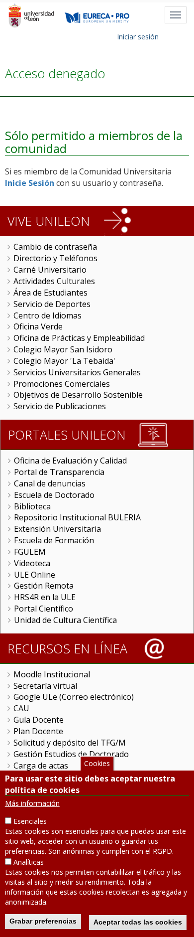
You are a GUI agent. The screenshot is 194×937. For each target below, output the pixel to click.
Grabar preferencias (43, 921)
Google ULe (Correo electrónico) (73, 696)
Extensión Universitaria (57, 528)
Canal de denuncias (50, 483)
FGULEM (30, 551)
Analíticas (28, 862)
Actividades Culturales (54, 281)
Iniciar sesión (138, 36)
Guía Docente (38, 719)
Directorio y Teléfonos (55, 258)
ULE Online (34, 574)
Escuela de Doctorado (54, 494)
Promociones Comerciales (61, 383)
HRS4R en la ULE (45, 597)
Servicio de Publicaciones (59, 406)
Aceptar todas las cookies (138, 922)
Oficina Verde (38, 326)
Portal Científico (43, 608)
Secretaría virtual (45, 685)
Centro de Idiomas (47, 315)
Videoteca (32, 563)
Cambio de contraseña (55, 246)
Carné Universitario (50, 269)
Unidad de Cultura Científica (65, 620)
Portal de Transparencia (59, 472)
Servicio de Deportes (52, 304)
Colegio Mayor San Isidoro (62, 349)
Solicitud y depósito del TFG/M (69, 742)
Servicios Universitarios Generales (77, 372)
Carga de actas (40, 765)
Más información (32, 803)
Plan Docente (38, 731)
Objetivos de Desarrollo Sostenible (78, 394)
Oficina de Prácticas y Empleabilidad (79, 337)
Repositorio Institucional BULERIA (77, 517)
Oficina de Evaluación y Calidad (70, 460)
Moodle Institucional (51, 674)
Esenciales (30, 821)
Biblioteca (32, 506)
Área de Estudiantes (50, 292)
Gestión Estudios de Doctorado (71, 754)
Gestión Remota (44, 585)
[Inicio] (31, 15)
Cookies (97, 763)
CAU (21, 708)
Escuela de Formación (54, 540)
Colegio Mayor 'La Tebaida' (64, 360)
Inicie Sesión (29, 182)
